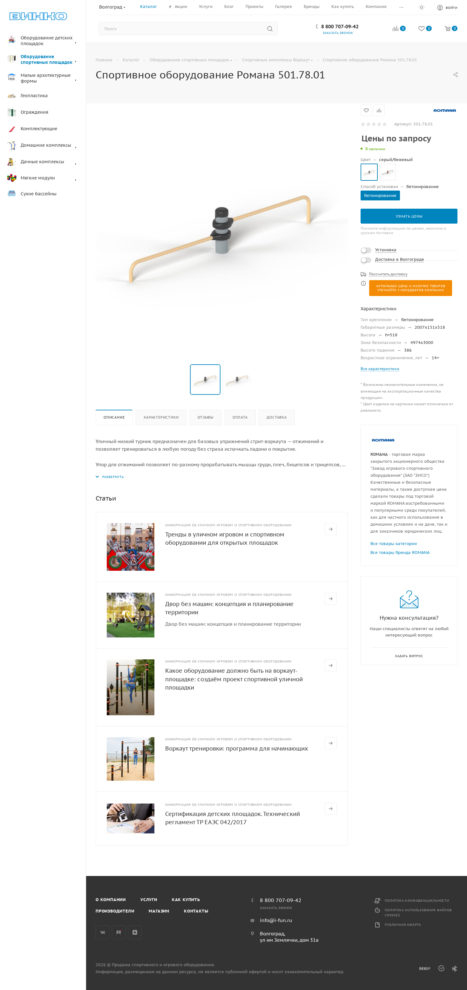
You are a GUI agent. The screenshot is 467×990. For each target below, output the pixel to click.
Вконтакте (102, 932)
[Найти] (270, 28)
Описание (114, 417)
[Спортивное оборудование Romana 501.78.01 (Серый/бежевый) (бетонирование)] (222, 230)
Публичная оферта (403, 925)
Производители (115, 911)
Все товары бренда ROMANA (400, 552)
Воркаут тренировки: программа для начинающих (236, 748)
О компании (111, 899)
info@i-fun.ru (276, 920)
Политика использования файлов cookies (418, 912)
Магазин (159, 911)
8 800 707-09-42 (340, 27)
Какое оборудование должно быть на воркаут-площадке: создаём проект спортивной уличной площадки (234, 679)
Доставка (277, 417)
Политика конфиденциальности (417, 901)
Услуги (148, 899)
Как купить (186, 899)
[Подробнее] (331, 529)
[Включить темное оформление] (421, 7)
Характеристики (161, 417)
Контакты (196, 911)
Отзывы (205, 417)
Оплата (240, 417)
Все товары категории (393, 543)
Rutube (118, 932)
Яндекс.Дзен (135, 932)
